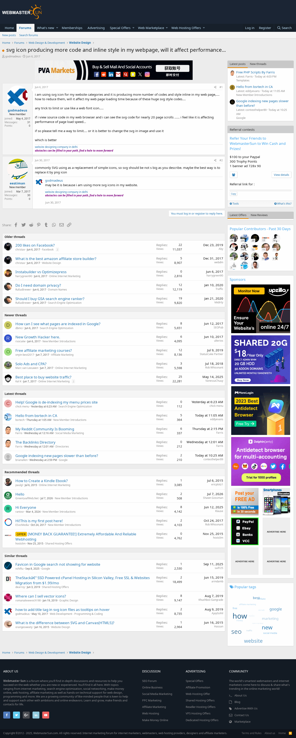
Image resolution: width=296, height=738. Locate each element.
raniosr (19, 512)
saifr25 (219, 568)
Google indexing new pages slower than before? (56, 455)
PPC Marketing (151, 700)
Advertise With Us (245, 708)
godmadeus (13, 56)
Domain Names (57, 289)
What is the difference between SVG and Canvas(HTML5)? (64, 622)
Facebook (48, 249)
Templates (242, 80)
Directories (62, 446)
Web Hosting (150, 713)
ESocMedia (22, 525)
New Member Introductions (59, 341)
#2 (221, 160)
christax (20, 249)
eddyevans (216, 419)
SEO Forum (149, 681)
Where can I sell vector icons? (40, 596)
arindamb (217, 581)
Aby (221, 249)
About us (270, 733)
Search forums (28, 35)
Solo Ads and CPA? (30, 363)
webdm (218, 262)
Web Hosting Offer (198, 694)
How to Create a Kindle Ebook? (41, 480)
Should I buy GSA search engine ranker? (49, 298)
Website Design (51, 263)
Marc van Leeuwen (26, 368)
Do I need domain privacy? (38, 285)
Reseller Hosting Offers (200, 707)
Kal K (18, 381)
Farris (18, 433)
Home (9, 28)
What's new (45, 28)
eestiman (17, 183)
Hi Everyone (25, 507)
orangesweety (24, 627)
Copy (233, 193)
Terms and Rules (252, 733)
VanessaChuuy (214, 381)
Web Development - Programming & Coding (76, 614)
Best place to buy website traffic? (43, 377)
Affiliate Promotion (198, 687)
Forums (25, 28)
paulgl (19, 485)
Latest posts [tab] (238, 64)
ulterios (218, 340)
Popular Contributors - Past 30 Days (260, 228)
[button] (57, 28)
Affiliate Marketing (62, 355)
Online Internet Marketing (64, 276)
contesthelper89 (213, 459)
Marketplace (242, 721)
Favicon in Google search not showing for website (57, 564)
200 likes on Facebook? (35, 245)
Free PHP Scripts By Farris (255, 72)
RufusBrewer (23, 289)
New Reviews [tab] (259, 215)
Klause (219, 511)
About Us (240, 695)
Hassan (218, 626)
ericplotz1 (217, 484)
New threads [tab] (258, 64)
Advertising (96, 28)
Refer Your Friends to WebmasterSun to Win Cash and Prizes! (258, 143)
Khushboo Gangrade (210, 600)
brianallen (21, 460)
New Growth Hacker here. (37, 336)
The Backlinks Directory (35, 442)
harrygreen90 (23, 276)
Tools (235, 203)
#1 (221, 87)
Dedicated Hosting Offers (202, 720)
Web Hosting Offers (186, 28)
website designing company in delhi (56, 147)
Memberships (72, 28)
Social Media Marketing (69, 433)
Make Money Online (155, 720)
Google (63, 460)
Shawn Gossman (213, 498)
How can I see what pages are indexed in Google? (57, 323)
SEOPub (218, 327)
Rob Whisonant (214, 367)
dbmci (19, 328)
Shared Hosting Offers (58, 543)
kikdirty (219, 302)
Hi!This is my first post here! (39, 520)
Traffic (219, 289)
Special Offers (120, 28)
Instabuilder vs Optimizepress (41, 271)
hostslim (20, 543)
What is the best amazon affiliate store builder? (55, 258)
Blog (237, 702)
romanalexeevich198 (28, 600)
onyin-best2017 (24, 355)
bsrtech (19, 420)
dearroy (20, 587)
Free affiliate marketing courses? (43, 350)
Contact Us (241, 715)
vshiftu (19, 568)
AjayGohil (217, 613)
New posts (9, 35)
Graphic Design (68, 600)
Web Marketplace (151, 28)
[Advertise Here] (276, 531)
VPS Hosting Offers (198, 713)
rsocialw (20, 341)
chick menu (22, 406)
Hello (19, 494)
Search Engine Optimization (64, 303)
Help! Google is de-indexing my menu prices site (56, 402)
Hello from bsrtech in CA (36, 415)
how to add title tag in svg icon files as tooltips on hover (62, 609)
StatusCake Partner (211, 354)
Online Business (152, 687)
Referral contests (242, 129)
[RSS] (290, 733)
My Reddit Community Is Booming (44, 428)
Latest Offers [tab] (238, 215)
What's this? (283, 203)
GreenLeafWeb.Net (27, 498)
